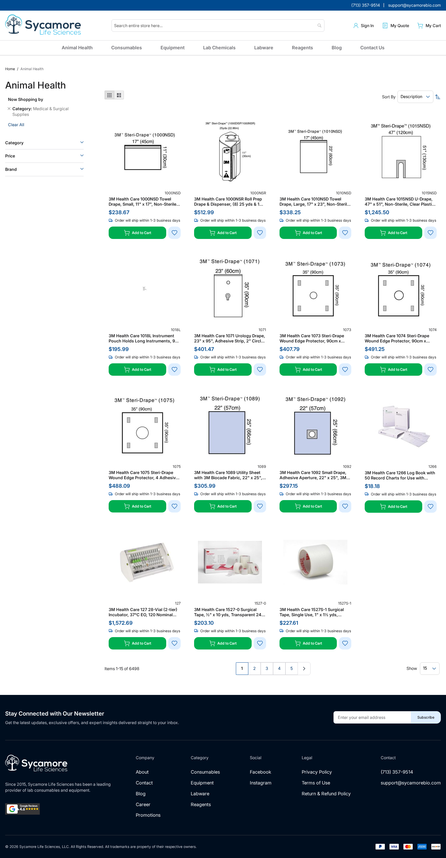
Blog (337, 47)
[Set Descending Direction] (438, 97)
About (142, 772)
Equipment (173, 47)
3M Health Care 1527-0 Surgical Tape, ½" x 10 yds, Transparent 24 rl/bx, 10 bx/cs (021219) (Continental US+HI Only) (230, 612)
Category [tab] (14, 142)
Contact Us (372, 47)
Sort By (389, 96)
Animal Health (77, 47)
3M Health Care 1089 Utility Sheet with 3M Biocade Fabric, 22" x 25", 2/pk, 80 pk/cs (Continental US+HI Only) (228, 475)
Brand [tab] (11, 169)
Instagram (261, 782)
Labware (263, 47)
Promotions (148, 815)
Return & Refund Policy (326, 793)
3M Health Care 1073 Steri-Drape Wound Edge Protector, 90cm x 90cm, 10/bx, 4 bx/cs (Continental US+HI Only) (313, 338)
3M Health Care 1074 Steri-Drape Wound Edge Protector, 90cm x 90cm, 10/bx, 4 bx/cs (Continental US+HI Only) (398, 338)
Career (143, 804)
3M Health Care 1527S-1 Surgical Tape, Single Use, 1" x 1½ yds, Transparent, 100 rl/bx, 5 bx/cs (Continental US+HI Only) (312, 612)
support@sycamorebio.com (411, 782)
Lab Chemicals (219, 47)
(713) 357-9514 (397, 772)
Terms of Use (316, 782)
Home (10, 69)
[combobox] (218, 25)
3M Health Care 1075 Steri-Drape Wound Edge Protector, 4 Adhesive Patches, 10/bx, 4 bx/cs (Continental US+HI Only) (143, 475)
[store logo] (44, 25)
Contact (144, 782)
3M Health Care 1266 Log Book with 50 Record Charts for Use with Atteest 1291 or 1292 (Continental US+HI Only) (400, 475)
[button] (363, 26)
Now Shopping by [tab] (25, 99)
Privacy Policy (317, 772)
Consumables (126, 47)
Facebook (260, 772)
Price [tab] (10, 155)
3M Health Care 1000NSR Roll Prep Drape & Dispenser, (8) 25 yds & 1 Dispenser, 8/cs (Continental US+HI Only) (229, 201)
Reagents (302, 47)
